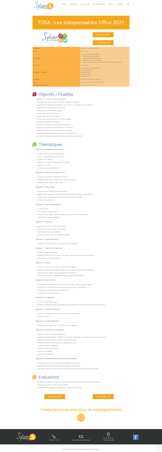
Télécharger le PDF (104, 42)
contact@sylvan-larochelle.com (81, 440)
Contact (111, 4)
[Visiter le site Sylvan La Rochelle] (54, 37)
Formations (73, 4)
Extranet (120, 4)
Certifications (85, 4)
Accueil (64, 4)
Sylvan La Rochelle (72, 449)
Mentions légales (94, 449)
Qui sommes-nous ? (99, 4)
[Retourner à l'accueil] (26, 433)
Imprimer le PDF (104, 34)
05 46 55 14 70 (53, 440)
